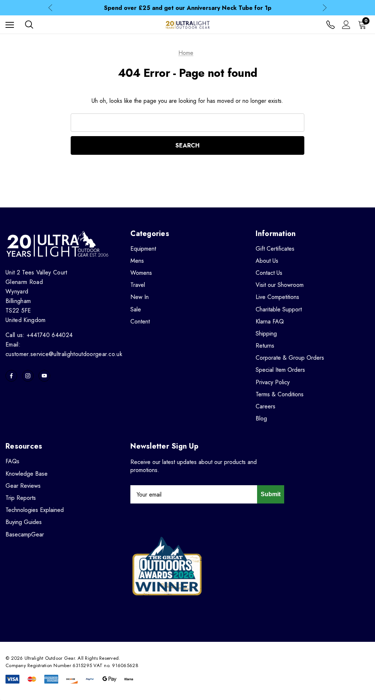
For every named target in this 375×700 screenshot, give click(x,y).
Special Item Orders (280, 370)
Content (140, 321)
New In (139, 297)
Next (324, 8)
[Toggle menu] (9, 24)
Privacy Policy (273, 382)
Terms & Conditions (280, 394)
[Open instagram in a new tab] (28, 376)
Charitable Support (279, 309)
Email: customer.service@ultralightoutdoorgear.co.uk (63, 349)
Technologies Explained (34, 510)
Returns (265, 345)
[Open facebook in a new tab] (11, 376)
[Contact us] (330, 24)
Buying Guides (23, 522)
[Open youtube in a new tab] (44, 376)
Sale (135, 309)
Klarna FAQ (270, 321)
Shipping (266, 333)
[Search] (29, 24)
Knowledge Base (26, 473)
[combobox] (188, 122)
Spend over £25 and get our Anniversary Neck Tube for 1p (187, 7)
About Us (267, 261)
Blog (261, 418)
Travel (137, 285)
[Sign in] (346, 24)
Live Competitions (277, 297)
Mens (137, 261)
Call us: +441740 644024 (39, 335)
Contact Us (269, 273)
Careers (265, 406)
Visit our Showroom (280, 285)
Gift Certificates (275, 248)
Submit (271, 494)
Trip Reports (20, 498)
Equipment (143, 248)
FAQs (12, 461)
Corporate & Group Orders (290, 357)
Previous (50, 8)
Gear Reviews (23, 486)
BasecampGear (24, 534)
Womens (141, 273)
